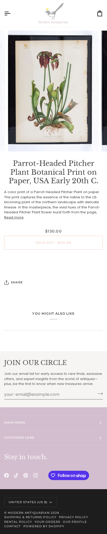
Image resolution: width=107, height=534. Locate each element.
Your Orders (47, 522)
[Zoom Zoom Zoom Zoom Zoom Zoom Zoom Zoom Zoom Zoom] (53, 91)
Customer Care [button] (19, 437)
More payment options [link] (53, 273)
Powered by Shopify (43, 526)
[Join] (98, 394)
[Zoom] (17, 141)
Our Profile (75, 522)
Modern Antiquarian (28, 513)
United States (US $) (28, 502)
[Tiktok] (16, 475)
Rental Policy (18, 522)
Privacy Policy (73, 517)
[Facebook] (6, 475)
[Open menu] (12, 13)
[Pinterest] (25, 475)
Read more (14, 217)
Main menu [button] (14, 422)
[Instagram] (35, 475)
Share (17, 282)
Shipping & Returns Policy (30, 517)
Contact (12, 526)
